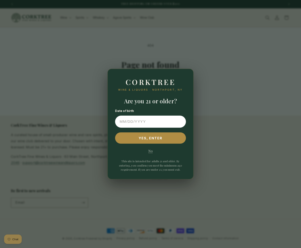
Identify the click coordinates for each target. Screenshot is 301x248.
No (150, 151)
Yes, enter (151, 138)
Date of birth (124, 111)
